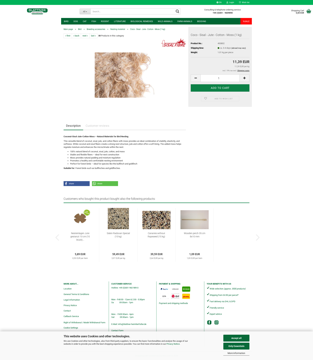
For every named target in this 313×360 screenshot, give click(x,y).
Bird (66, 21)
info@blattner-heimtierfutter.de (132, 324)
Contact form (117, 330)
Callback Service (71, 316)
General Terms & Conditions (76, 294)
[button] (219, 2)
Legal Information (72, 300)
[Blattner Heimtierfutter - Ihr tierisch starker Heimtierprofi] (37, 11)
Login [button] (231, 2)
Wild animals (165, 21)
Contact (67, 311)
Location (68, 288)
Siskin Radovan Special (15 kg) (118, 235)
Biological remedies (142, 21)
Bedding (201, 21)
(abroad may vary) (238, 48)
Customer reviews (97, 125)
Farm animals (184, 21)
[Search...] (177, 12)
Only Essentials (236, 346)
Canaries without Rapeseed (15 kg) (156, 235)
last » (93, 35)
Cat (85, 21)
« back (76, 35)
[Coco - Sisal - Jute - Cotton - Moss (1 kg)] (125, 75)
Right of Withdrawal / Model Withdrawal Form (84, 322)
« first (67, 35)
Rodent (105, 21)
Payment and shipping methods (173, 303)
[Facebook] (209, 322)
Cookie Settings (71, 328)
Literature (120, 21)
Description (73, 125)
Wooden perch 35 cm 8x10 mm (194, 235)
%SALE (246, 21)
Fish (93, 21)
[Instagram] (216, 322)
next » (85, 35)
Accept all (236, 338)
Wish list (245, 2)
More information (236, 353)
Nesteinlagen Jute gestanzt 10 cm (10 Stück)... (80, 236)
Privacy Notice (173, 344)
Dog (76, 21)
